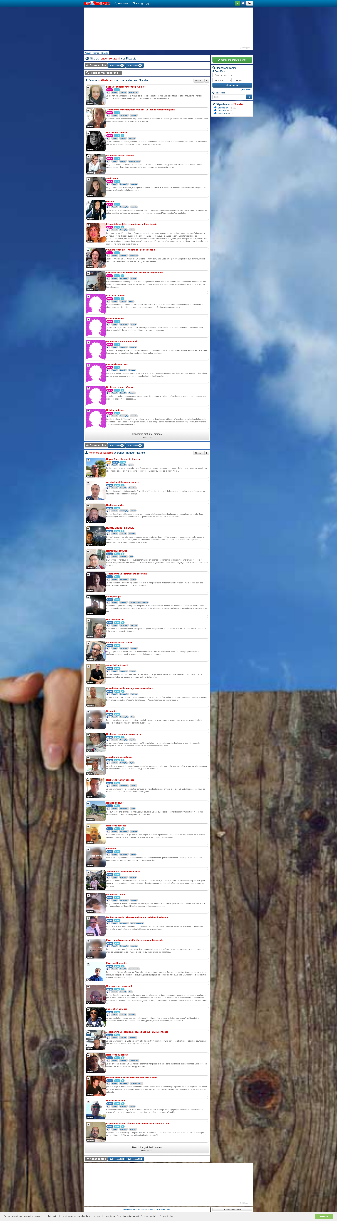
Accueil (88, 52)
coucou (110, 201)
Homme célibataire (115, 1100)
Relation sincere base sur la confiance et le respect (131, 1077)
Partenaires (160, 1209)
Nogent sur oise (134, 969)
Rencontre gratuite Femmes (147, 435)
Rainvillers (132, 488)
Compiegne (132, 1038)
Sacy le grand (133, 92)
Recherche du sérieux (117, 1054)
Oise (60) (123, 92)
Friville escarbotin (137, 923)
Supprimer (248, 47)
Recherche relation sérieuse (120, 155)
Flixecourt (134, 625)
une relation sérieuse (116, 1008)
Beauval (133, 278)
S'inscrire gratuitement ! (233, 59)
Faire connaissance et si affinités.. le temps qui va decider (135, 940)
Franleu (133, 511)
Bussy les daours (136, 1083)
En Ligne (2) (142, 3)
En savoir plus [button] (166, 1216)
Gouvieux (132, 138)
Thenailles (133, 1129)
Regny (132, 763)
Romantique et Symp (116, 550)
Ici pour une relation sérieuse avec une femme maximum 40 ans (137, 1123)
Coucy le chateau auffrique (139, 602)
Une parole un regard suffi (119, 985)
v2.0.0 (169, 1209)
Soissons (133, 347)
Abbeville (134, 115)
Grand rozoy (134, 255)
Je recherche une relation (119, 756)
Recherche (123, 3)
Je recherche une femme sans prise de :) (126, 573)
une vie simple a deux (117, 364)
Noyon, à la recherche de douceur (123, 459)
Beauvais (132, 370)
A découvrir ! (112, 178)
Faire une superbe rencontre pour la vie (126, 86)
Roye (132, 717)
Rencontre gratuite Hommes (147, 1148)
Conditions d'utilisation (131, 1209)
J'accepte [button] (324, 1216)
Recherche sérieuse (116, 825)
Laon (131, 557)
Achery (132, 230)
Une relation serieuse (116, 132)
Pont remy (134, 694)
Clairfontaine (134, 1060)
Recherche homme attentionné (121, 341)
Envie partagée (113, 596)
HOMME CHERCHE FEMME (120, 527)
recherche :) (112, 848)
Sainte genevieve (134, 161)
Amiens (133, 324)
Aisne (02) (123, 230)
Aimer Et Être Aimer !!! (117, 665)
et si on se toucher (115, 295)
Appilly (131, 301)
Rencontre (111, 711)
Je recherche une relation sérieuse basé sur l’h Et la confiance (137, 1031)
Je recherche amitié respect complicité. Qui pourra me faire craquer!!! (140, 109)
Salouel (133, 854)
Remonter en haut (232, 1209)
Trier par (198, 80)
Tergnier (132, 740)
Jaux (130, 992)
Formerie (132, 393)
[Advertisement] (168, 27)
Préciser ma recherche (104, 73)
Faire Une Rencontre (116, 963)
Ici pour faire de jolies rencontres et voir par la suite (131, 224)
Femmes (117, 65)
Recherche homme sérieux (119, 387)
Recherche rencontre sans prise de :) (124, 733)
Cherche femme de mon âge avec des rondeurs (129, 688)
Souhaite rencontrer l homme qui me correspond (130, 249)
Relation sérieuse (115, 318)
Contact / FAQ (148, 1209)
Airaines (133, 786)
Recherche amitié (115, 504)
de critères (247, 89)
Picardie (104, 52)
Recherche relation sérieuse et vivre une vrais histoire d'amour (137, 917)
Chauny (132, 1106)
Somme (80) (124, 115)
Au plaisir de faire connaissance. (122, 482)
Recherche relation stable (119, 642)
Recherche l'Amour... (116, 894)
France (96, 52)
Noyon (131, 465)
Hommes (135, 65)
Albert (133, 808)
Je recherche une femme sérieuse (123, 871)
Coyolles (132, 671)
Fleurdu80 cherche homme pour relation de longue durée (134, 272)
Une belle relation (115, 619)
